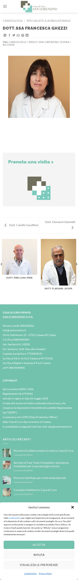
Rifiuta (39, 554)
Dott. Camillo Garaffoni (23, 225)
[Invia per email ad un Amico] (18, 35)
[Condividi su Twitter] (13, 35)
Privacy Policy (45, 573)
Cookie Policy (30, 573)
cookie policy (15, 518)
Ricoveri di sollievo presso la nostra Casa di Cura (43, 450)
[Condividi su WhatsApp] (4, 35)
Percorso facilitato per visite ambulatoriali (40, 477)
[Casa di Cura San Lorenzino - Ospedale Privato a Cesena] (39, 6)
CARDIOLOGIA (13, 20)
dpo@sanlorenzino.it (59, 426)
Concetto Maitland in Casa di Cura (35, 490)
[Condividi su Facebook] (9, 35)
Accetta (39, 544)
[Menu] (5, 6)
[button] (72, 507)
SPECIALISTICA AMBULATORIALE (48, 20)
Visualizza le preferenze (39, 564)
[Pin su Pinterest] (22, 35)
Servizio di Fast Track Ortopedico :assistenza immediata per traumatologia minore (41, 464)
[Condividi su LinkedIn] (27, 35)
